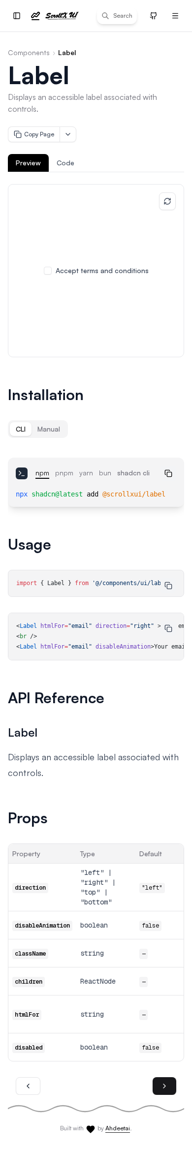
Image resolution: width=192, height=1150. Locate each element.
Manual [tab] (48, 429)
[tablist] (96, 163)
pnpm (64, 472)
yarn (86, 472)
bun (105, 472)
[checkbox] (48, 271)
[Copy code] (168, 473)
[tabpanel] (96, 271)
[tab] (28, 163)
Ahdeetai (117, 1128)
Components (29, 52)
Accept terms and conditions (102, 270)
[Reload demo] (167, 201)
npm (42, 472)
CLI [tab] (21, 429)
